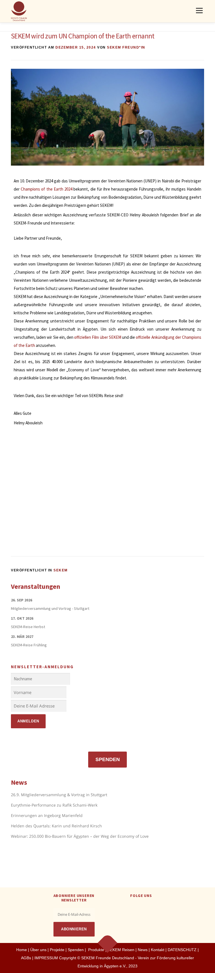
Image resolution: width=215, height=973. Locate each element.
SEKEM (60, 570)
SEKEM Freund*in (126, 47)
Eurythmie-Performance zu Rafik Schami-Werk (54, 805)
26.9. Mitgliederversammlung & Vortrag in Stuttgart (59, 794)
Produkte (95, 949)
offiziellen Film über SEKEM (97, 337)
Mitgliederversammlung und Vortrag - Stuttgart (50, 608)
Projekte (57, 949)
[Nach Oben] (108, 943)
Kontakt (157, 949)
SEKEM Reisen (121, 949)
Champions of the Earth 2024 (46, 189)
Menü (199, 10)
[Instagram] (148, 908)
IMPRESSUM (46, 958)
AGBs (26, 958)
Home (21, 949)
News (143, 949)
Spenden (107, 759)
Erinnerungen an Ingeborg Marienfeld (47, 815)
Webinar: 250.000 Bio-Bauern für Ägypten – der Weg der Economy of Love (80, 836)
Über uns (38, 949)
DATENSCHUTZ (183, 949)
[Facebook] (134, 908)
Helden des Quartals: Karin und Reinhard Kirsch (56, 825)
